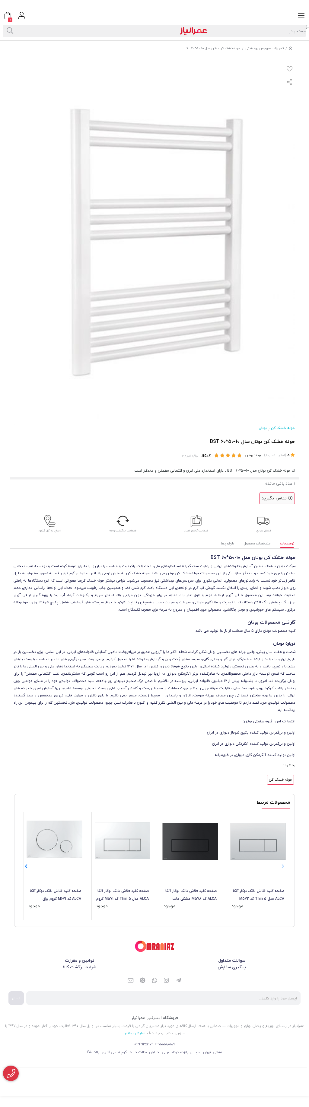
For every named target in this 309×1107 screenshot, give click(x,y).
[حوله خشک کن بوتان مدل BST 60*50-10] (154, 946)
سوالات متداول (231, 960)
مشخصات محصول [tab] (257, 543)
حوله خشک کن (283, 428)
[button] (26, 866)
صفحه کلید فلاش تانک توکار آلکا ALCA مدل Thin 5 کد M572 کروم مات (258, 895)
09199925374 (144, 1044)
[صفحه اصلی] (290, 48)
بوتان (263, 428)
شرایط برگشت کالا (79, 967)
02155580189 (165, 1044)
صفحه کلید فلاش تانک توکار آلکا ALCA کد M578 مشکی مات (191, 895)
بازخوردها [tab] (227, 543)
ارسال (16, 998)
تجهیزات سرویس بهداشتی (264, 48)
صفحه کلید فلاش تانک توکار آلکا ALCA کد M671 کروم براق (55, 895)
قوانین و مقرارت (79, 960)
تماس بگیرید (275, 498)
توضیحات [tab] (287, 543)
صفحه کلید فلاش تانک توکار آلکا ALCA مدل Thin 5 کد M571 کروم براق (122, 895)
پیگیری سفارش (232, 967)
